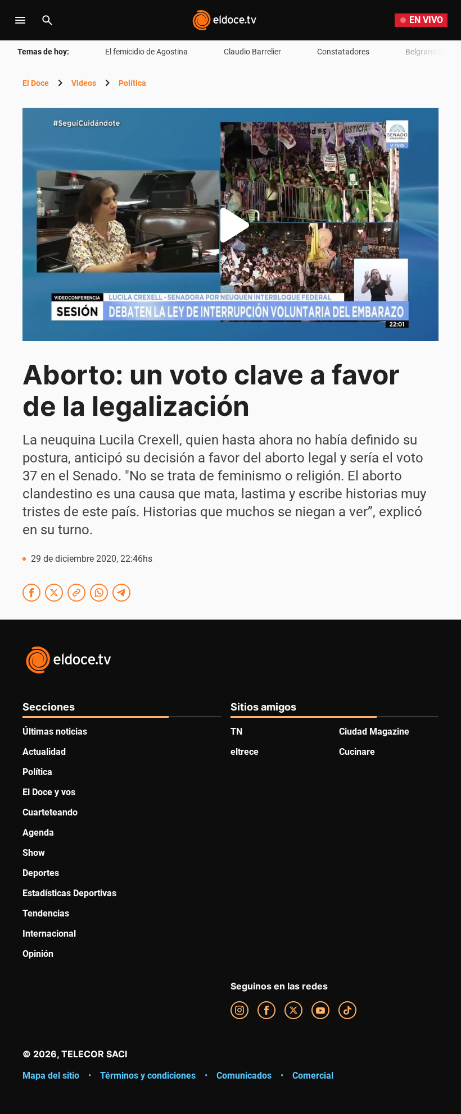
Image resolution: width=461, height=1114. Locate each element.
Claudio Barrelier (252, 51)
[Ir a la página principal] (224, 20)
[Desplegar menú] (20, 20)
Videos (83, 83)
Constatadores (343, 51)
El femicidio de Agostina (146, 51)
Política (132, 83)
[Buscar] (47, 20)
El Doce (35, 83)
